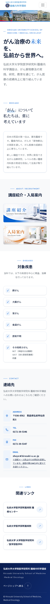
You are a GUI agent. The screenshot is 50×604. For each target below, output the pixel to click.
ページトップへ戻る (16, 585)
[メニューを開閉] (43, 5)
